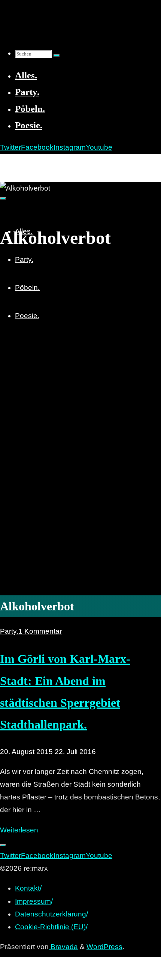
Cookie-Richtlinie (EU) (50, 927)
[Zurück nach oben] (3, 845)
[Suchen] (57, 55)
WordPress (104, 947)
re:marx (16, 162)
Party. (9, 631)
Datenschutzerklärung (50, 914)
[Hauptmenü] (3, 198)
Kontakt (27, 888)
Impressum (33, 901)
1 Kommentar (40, 631)
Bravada (63, 947)
